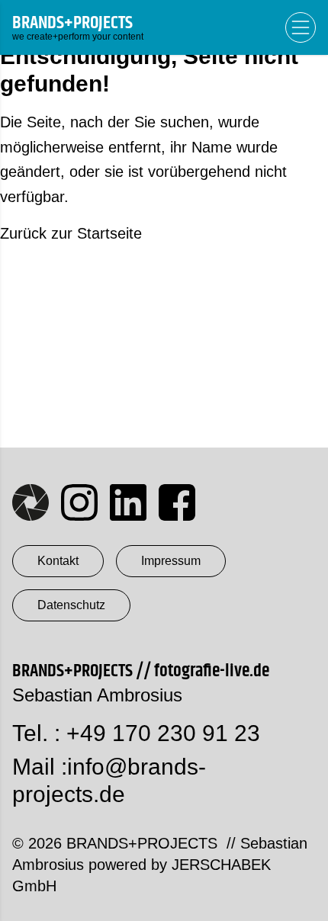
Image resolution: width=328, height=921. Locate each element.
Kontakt (58, 560)
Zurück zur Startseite (71, 233)
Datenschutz (71, 604)
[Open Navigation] (300, 27)
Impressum (171, 560)
